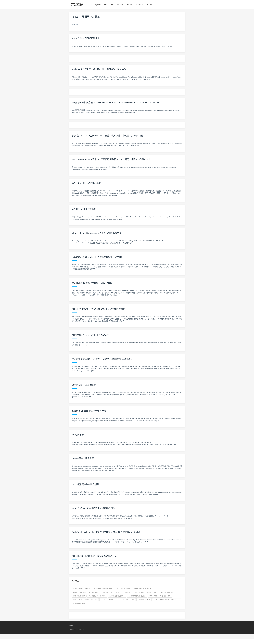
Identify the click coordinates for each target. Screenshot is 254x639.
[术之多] (77, 3)
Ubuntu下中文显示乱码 (83, 458)
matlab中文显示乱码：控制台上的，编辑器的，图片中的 (99, 69)
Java (105, 5)
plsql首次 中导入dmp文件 (97, 596)
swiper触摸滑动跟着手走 (117, 596)
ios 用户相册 (78, 434)
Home (71, 625)
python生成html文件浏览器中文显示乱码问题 (93, 508)
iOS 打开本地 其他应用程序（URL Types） (92, 283)
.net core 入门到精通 (123, 588)
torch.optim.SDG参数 (126, 600)
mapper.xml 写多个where (143, 588)
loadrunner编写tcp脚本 (81, 588)
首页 (90, 5)
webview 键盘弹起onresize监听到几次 (85, 592)
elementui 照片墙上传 (108, 600)
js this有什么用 (107, 592)
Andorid (120, 5)
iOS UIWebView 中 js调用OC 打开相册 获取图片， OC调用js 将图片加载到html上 (111, 159)
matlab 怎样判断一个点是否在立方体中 (145, 592)
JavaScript (139, 5)
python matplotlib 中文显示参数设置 (89, 411)
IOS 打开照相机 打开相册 (84, 209)
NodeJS (129, 5)
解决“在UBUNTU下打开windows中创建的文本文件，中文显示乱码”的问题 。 (109, 135)
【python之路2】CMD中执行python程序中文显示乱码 (97, 257)
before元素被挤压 (167, 592)
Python (98, 5)
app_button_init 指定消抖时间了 (159, 596)
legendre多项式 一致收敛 (137, 596)
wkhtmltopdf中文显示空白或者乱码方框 (90, 335)
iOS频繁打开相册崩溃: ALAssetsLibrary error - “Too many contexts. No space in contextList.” (116, 102)
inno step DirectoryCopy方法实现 (85, 600)
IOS (112, 5)
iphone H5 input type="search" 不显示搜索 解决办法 (97, 233)
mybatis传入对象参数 (123, 592)
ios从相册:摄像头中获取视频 (85, 484)
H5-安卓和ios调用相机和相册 (86, 38)
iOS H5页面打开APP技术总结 (86, 183)
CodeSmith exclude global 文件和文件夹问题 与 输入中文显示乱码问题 (106, 532)
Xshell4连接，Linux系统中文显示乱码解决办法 (94, 556)
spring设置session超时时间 (103, 588)
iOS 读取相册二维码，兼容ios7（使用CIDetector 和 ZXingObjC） (103, 359)
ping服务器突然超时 (79, 603)
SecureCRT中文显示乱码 (84, 385)
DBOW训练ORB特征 (144, 600)
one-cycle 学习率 (79, 596)
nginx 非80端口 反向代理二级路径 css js (166, 600)
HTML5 (149, 5)
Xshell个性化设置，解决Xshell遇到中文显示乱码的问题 (98, 309)
